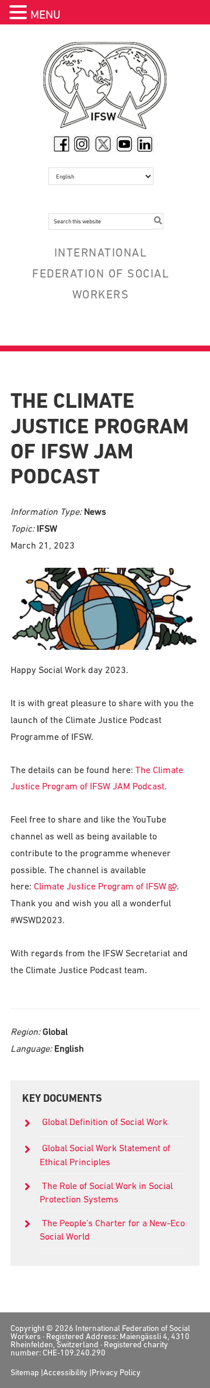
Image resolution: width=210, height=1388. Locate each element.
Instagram (82, 143)
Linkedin (145, 143)
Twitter (103, 143)
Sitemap (24, 1372)
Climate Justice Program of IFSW (100, 886)
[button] (19, 13)
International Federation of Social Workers (105, 88)
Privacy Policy (116, 1372)
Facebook (61, 143)
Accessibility (65, 1372)
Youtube (124, 143)
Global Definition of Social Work (104, 1121)
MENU (45, 14)
